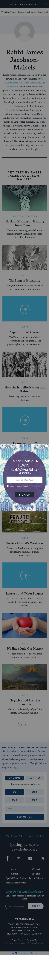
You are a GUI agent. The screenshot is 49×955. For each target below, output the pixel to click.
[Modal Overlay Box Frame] (24, 477)
